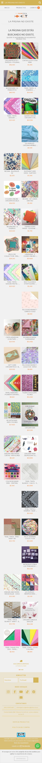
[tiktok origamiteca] (27, 692)
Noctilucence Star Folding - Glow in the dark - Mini (30, 283)
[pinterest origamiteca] (33, 692)
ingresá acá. (35, 740)
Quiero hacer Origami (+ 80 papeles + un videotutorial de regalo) (30, 117)
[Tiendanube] (21, 746)
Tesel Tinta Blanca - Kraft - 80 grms (12, 620)
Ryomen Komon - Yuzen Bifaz (30, 338)
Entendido (21, 758)
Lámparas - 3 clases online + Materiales (30, 255)
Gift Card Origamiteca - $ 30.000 (12, 366)
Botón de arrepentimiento (21, 743)
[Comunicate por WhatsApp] (37, 746)
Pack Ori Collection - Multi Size (12, 255)
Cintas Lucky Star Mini (29, 61)
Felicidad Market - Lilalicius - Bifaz (30, 366)
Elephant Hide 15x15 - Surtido (30, 172)
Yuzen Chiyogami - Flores (29, 393)
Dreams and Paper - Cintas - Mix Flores (12, 454)
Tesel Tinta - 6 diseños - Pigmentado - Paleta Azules (30, 89)
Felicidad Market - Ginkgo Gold (30, 310)
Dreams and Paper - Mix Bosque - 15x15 (12, 593)
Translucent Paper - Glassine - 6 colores (29, 227)
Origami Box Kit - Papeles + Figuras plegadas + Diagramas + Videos (12, 61)
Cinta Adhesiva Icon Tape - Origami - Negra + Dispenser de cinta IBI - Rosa (12, 338)
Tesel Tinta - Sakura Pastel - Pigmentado (12, 283)
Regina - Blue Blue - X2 (12, 172)
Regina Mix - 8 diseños (12, 227)
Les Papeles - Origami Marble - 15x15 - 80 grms (30, 144)
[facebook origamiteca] (14, 692)
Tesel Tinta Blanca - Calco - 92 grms (30, 482)
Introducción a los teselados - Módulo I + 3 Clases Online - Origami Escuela (30, 565)
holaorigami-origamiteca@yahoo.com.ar (27, 707)
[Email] (21, 697)
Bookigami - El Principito (12, 89)
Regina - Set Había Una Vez (30, 200)
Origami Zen (30, 428)
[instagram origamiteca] (8, 692)
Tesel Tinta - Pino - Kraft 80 (12, 537)
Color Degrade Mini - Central (12, 482)
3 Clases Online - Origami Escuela (12, 200)
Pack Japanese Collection (30, 537)
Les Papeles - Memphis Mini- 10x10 (30, 593)
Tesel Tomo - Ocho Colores (30, 648)
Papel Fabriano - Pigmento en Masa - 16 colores (12, 393)
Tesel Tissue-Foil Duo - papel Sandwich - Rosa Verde (12, 648)
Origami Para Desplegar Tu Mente (30, 454)
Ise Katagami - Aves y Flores (12, 421)
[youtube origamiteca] (21, 692)
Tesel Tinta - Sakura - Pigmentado (12, 117)
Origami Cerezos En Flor (30, 620)
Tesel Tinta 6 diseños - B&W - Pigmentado (30, 510)
